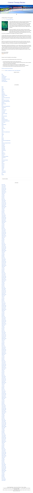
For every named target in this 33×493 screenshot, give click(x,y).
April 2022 (3, 227)
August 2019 (3, 266)
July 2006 (3, 458)
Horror (2, 133)
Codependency (10, 70)
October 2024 (3, 190)
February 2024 (4, 200)
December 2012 (4, 364)
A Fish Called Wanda (4, 81)
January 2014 (3, 348)
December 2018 (4, 276)
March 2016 (3, 316)
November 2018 (4, 277)
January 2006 (3, 465)
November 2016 (4, 306)
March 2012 (3, 375)
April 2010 (3, 403)
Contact (15, 487)
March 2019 (3, 272)
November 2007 (4, 438)
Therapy (3, 168)
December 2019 (4, 261)
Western (3, 174)
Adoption (3, 91)
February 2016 (4, 317)
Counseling (3, 112)
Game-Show (3, 128)
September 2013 (4, 353)
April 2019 (3, 271)
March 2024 (3, 199)
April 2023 (3, 212)
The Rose (3, 75)
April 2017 (3, 300)
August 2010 (3, 398)
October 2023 (3, 205)
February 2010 (4, 405)
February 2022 (4, 229)
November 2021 (4, 233)
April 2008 (3, 432)
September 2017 (4, 294)
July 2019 (3, 267)
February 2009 (4, 420)
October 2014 (3, 337)
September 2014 (4, 338)
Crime (2, 114)
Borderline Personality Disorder (6, 106)
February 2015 (4, 332)
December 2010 (4, 393)
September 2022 (4, 221)
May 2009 (3, 416)
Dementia (3, 117)
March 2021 (3, 243)
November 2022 (4, 218)
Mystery (3, 139)
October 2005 (3, 469)
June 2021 (3, 239)
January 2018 (3, 289)
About (17, 487)
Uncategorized (4, 172)
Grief (2, 129)
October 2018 (3, 278)
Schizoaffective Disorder (5, 156)
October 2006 (3, 454)
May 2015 (3, 328)
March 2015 (3, 331)
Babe (2, 74)
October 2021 (3, 234)
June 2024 (3, 195)
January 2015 (3, 333)
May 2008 (3, 431)
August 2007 (3, 442)
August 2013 (3, 354)
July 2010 (3, 399)
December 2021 (4, 232)
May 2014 (3, 343)
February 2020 (4, 259)
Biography (3, 102)
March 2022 (3, 228)
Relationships (18, 70)
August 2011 (3, 383)
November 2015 (4, 321)
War (2, 173)
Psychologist (3, 146)
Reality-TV (3, 152)
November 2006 (4, 453)
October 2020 (3, 249)
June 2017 (3, 298)
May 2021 (3, 240)
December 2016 (4, 305)
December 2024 (4, 188)
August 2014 (3, 339)
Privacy (22, 487)
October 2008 (3, 425)
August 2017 (3, 295)
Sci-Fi (2, 158)
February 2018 (4, 288)
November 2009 (4, 409)
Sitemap (25, 487)
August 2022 (3, 222)
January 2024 (3, 201)
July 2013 (3, 355)
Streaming (3, 163)
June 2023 (3, 210)
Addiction (6, 70)
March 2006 (3, 463)
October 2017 (3, 293)
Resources (19, 487)
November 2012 (4, 365)
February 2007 (4, 449)
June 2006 (3, 459)
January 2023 (3, 216)
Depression (3, 118)
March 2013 (3, 360)
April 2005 (3, 476)
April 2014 (3, 344)
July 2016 (3, 311)
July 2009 (3, 414)
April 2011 (3, 388)
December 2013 (4, 349)
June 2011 (3, 386)
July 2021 (3, 238)
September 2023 (4, 206)
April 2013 (3, 359)
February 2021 (4, 244)
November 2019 (4, 262)
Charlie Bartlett (4, 77)
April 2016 (3, 315)
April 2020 (3, 256)
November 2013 (4, 350)
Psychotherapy (4, 150)
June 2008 (3, 430)
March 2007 (3, 448)
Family (15, 70)
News (2, 141)
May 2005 (3, 475)
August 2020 (3, 251)
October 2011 (3, 381)
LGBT (2, 135)
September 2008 (4, 426)
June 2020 (3, 254)
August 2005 (3, 471)
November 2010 (4, 394)
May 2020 (3, 255)
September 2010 (4, 397)
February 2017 (4, 303)
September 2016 (4, 309)
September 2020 (4, 250)
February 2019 (4, 273)
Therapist (3, 167)
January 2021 (3, 245)
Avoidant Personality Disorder (6, 101)
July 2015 (3, 326)
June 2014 (3, 342)
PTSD (2, 151)
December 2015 (4, 320)
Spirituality (3, 161)
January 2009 (3, 421)
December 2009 (4, 408)
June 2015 (3, 327)
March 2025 (3, 184)
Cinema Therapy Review (16, 2)
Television (3, 166)
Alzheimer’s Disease (4, 95)
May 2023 (3, 211)
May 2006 (3, 460)
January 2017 (3, 304)
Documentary (3, 122)
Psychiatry (3, 145)
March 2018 (3, 287)
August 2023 (3, 207)
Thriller (3, 169)
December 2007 (4, 437)
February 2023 (4, 215)
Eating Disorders (4, 124)
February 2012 (4, 376)
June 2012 (3, 371)
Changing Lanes (4, 80)
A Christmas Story (4, 76)
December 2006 (4, 452)
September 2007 (4, 441)
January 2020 (3, 260)
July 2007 (3, 443)
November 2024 (4, 189)
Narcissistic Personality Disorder (6, 140)
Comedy (3, 108)
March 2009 (3, 419)
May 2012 (3, 372)
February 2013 (4, 361)
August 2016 (3, 310)
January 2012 (3, 377)
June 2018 (3, 283)
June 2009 (3, 415)
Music (2, 136)
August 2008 (3, 427)
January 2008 (3, 436)
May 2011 (3, 387)
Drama (13, 70)
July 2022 (3, 223)
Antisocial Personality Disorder (6, 97)
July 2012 (3, 370)
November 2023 (4, 204)
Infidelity (3, 134)
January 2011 (3, 392)
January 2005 (3, 480)
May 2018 (3, 284)
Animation (3, 96)
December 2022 (4, 217)
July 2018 (3, 282)
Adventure (3, 92)
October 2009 (3, 410)
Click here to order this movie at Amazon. (7, 68)
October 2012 (3, 366)
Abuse (2, 86)
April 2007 (3, 447)
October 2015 (3, 322)
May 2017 (3, 299)
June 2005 (3, 474)
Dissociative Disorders (5, 119)
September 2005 (4, 470)
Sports (2, 162)
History (3, 130)
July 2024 (3, 194)
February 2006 (4, 464)
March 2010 (3, 404)
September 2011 (4, 382)
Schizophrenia (4, 157)
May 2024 (3, 196)
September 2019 (4, 265)
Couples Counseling (4, 113)
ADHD (2, 90)
